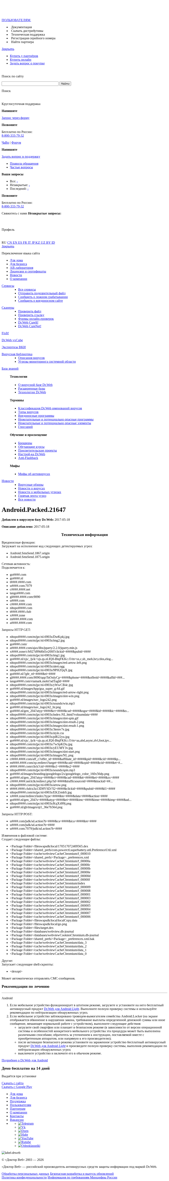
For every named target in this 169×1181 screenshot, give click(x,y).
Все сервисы (27, 289)
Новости (16, 275)
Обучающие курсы (31, 446)
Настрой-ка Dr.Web (31, 454)
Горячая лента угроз (32, 495)
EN (15, 242)
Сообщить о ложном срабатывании (43, 297)
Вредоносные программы (36, 415)
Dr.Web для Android (61, 1009)
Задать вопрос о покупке (27, 63)
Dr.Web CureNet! (29, 326)
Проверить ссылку (31, 315)
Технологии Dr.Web (32, 392)
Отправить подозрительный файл (42, 293)
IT (30, 242)
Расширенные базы (31, 388)
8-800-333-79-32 (13, 135)
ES (20, 242)
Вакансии (17, 1120)
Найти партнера (22, 42)
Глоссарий (25, 427)
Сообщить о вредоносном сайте (40, 300)
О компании (18, 279)
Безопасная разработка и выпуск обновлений (82, 1173)
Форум (16, 142)
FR (25, 242)
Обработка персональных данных (25, 1173)
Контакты (17, 1116)
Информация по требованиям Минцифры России (82, 1177)
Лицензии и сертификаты (28, 271)
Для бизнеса (18, 264)
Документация (21, 27)
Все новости (27, 499)
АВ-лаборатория (21, 267)
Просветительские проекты (37, 450)
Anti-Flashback (28, 458)
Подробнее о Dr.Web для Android (25, 1060)
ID (53, 242)
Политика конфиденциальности (24, 1177)
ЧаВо (5, 142)
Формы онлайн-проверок (36, 318)
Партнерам (17, 1108)
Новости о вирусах (31, 488)
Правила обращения (24, 163)
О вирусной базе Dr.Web (35, 385)
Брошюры (25, 443)
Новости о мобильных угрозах (39, 492)
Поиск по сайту (13, 76)
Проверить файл (29, 311)
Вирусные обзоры (30, 484)
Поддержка (18, 1101)
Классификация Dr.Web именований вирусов (50, 408)
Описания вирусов (31, 358)
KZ (38, 242)
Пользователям (20, 1105)
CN (10, 242)
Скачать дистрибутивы (27, 31)
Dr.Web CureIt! (28, 322)
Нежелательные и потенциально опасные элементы (54, 423)
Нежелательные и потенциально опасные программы (56, 419)
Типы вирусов (28, 412)
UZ (43, 242)
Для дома (16, 260)
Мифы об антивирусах (34, 474)
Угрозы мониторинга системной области (47, 361)
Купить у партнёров (24, 56)
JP (33, 242)
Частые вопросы (21, 167)
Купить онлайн (20, 59)
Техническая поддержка (28, 34)
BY (49, 242)
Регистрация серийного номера (33, 38)
